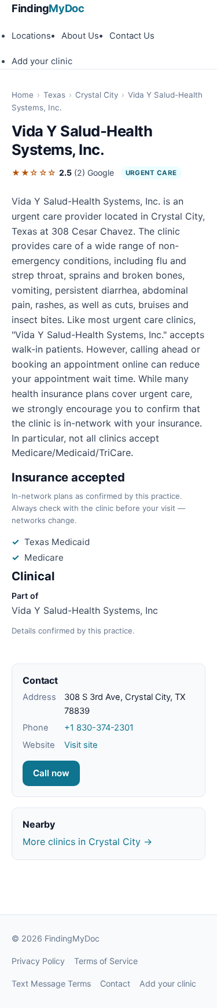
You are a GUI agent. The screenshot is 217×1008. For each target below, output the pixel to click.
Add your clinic (42, 61)
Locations (31, 36)
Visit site (81, 745)
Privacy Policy (38, 961)
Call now (51, 773)
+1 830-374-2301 (99, 727)
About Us (80, 36)
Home (23, 94)
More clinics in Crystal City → (87, 841)
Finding (48, 8)
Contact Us (132, 36)
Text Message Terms (51, 983)
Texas (54, 94)
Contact (115, 983)
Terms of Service (106, 961)
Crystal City (96, 94)
